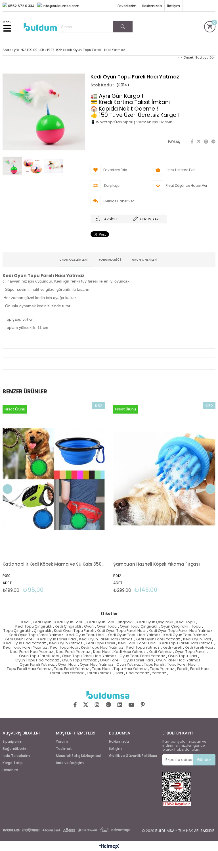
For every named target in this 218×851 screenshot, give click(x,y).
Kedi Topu (185, 622)
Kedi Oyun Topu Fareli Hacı (121, 631)
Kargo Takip (13, 763)
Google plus (213, 141)
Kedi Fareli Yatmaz (73, 652)
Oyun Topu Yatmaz (79, 660)
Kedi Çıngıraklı (68, 626)
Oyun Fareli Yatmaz (37, 665)
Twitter (199, 141)
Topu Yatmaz (162, 669)
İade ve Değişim (70, 763)
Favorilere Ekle (54, 498)
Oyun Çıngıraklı (174, 626)
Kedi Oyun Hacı (197, 639)
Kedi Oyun (42, 622)
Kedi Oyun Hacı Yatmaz (24, 643)
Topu (196, 626)
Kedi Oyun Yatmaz (66, 643)
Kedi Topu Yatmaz (143, 647)
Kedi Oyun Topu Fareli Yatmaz (36, 635)
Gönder (204, 759)
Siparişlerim (12, 742)
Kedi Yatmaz (160, 652)
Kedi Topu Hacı (64, 647)
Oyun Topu (107, 626)
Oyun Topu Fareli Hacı (39, 656)
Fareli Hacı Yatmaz (67, 673)
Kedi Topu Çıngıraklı (33, 626)
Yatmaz (159, 673)
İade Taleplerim (16, 756)
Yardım (62, 742)
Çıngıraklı (42, 631)
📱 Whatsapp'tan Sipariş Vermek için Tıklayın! (132, 122)
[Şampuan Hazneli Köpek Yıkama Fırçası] (164, 479)
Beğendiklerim (15, 749)
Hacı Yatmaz (137, 673)
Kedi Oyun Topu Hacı (85, 635)
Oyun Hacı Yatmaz (96, 665)
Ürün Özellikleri (73, 259)
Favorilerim (127, 5)
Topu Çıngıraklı (17, 631)
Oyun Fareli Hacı (138, 660)
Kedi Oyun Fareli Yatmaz (158, 639)
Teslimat (64, 749)
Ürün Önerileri (144, 259)
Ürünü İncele (79, 498)
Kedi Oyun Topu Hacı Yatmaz (134, 635)
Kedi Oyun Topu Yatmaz (185, 635)
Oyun (89, 626)
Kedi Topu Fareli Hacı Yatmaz (186, 643)
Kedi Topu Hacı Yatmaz (102, 647)
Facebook (192, 141)
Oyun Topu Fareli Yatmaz (142, 656)
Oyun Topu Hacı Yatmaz (37, 660)
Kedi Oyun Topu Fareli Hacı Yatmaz (180, 631)
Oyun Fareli (110, 660)
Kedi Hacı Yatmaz (130, 652)
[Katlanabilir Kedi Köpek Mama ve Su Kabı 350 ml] (54, 479)
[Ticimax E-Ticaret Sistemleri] (109, 847)
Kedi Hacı (101, 652)
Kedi (25, 622)
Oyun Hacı (67, 665)
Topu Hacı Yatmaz (130, 669)
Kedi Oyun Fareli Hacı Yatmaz (106, 639)
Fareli (182, 669)
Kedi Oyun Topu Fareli (74, 631)
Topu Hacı (101, 669)
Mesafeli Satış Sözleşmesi (78, 756)
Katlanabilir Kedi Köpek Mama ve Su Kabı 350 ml (54, 564)
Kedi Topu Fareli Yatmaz (25, 647)
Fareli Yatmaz (99, 673)
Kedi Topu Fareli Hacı (137, 643)
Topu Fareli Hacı (181, 665)
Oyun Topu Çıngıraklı (139, 626)
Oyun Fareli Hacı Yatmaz (178, 660)
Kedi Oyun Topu (68, 622)
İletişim (173, 5)
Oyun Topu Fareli (190, 652)
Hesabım (10, 770)
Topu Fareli (154, 665)
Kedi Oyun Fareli (19, 639)
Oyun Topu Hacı (182, 656)
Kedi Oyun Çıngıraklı (155, 622)
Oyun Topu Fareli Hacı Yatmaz (89, 656)
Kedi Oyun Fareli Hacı (56, 639)
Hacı (119, 673)
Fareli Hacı (199, 669)
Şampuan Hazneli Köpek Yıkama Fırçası (156, 564)
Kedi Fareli (172, 647)
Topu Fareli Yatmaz (71, 669)
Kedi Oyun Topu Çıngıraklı (110, 622)
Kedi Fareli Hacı (199, 647)
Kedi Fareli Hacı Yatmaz (31, 652)
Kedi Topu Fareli (100, 643)
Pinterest (206, 141)
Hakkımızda (152, 5)
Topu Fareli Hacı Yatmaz (29, 669)
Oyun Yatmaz (128, 665)
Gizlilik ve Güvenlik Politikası (133, 756)
